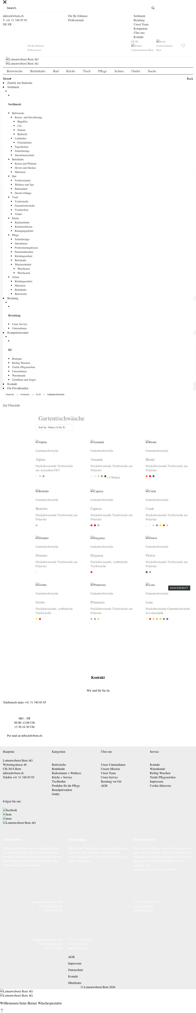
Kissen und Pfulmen (26, 163)
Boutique (17, 358)
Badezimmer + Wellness (66, 773)
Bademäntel (21, 189)
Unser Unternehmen (113, 764)
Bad (14, 176)
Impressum (156, 781)
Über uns (139, 33)
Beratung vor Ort (111, 781)
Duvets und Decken (25, 168)
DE (5, 24)
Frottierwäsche (23, 180)
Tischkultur (59, 781)
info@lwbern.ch (143, 910)
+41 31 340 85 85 (35, 702)
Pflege (15, 235)
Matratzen (20, 172)
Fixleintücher (24, 142)
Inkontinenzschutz (24, 155)
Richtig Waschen (21, 363)
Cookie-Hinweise (160, 785)
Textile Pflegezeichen (23, 367)
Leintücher (20, 138)
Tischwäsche (21, 201)
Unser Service (19, 324)
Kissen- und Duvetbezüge (28, 117)
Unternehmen (19, 328)
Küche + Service (62, 777)
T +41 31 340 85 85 (15, 20)
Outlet (55, 794)
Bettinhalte (18, 159)
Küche (15, 218)
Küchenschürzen (23, 226)
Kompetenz (141, 28)
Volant (18, 214)
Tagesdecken (21, 146)
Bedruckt (22, 134)
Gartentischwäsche (25, 205)
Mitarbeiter (74, 983)
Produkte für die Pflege (66, 785)
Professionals (76, 20)
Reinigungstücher (24, 231)
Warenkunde (18, 375)
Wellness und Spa (24, 184)
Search (155, 8)
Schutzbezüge (22, 151)
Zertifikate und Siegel (24, 379)
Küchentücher (22, 222)
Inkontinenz (21, 243)
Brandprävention (62, 790)
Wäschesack (23, 273)
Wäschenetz (23, 268)
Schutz (15, 277)
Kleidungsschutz (23, 256)
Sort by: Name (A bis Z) (51, 427)
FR (10, 24)
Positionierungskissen (26, 247)
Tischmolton (21, 210)
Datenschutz (75, 970)
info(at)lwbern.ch (13, 16)
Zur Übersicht (11, 405)
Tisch (15, 197)
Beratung (139, 20)
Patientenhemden (24, 252)
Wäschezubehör (23, 264)
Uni (19, 125)
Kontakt (138, 37)
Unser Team (141, 24)
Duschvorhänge (23, 193)
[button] (2, 1011)
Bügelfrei (22, 121)
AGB (104, 785)
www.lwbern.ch (143, 906)
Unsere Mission (110, 769)
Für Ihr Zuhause (78, 16)
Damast (21, 130)
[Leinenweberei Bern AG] (98, 61)
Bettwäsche (18, 113)
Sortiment (139, 16)
